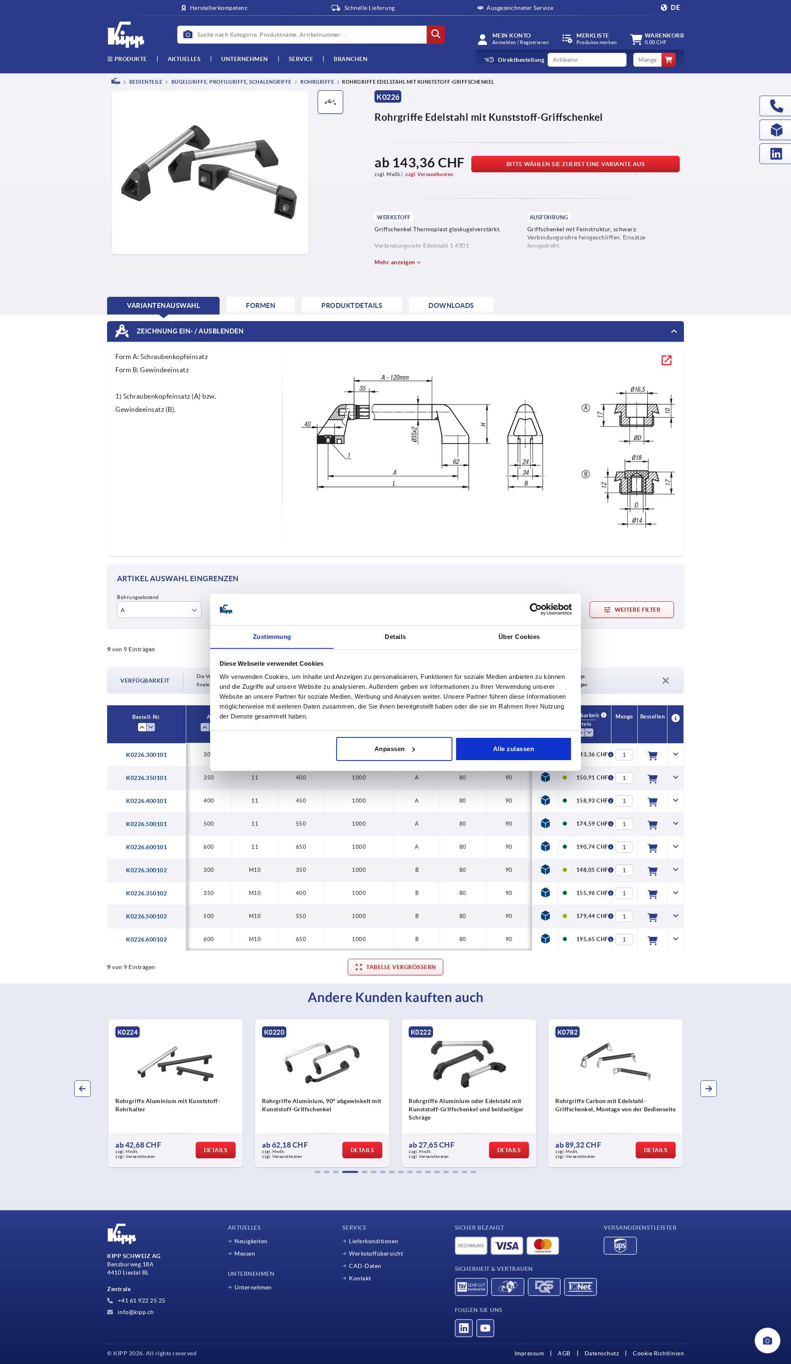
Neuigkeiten (251, 1241)
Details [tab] (395, 636)
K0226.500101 (146, 824)
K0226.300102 (146, 870)
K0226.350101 (146, 778)
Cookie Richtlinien (658, 1353)
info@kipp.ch (135, 1312)
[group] (165, 1093)
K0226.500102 (146, 916)
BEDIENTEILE (145, 82)
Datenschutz (602, 1353)
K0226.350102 (146, 893)
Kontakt (360, 1278)
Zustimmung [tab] (272, 636)
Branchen (350, 59)
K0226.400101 (146, 801)
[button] (318, 1172)
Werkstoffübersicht (376, 1253)
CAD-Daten (365, 1266)
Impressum (529, 1353)
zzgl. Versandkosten (429, 174)
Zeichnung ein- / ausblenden (189, 330)
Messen (244, 1253)
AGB (564, 1353)
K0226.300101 (146, 754)
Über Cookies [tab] (519, 636)
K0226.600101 (146, 847)
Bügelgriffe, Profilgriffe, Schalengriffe (231, 82)
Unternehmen (244, 59)
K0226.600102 (146, 939)
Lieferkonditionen (373, 1241)
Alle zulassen (513, 748)
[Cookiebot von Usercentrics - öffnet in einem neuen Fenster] (536, 609)
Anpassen (389, 748)
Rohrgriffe (317, 82)
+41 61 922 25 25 (141, 1300)
